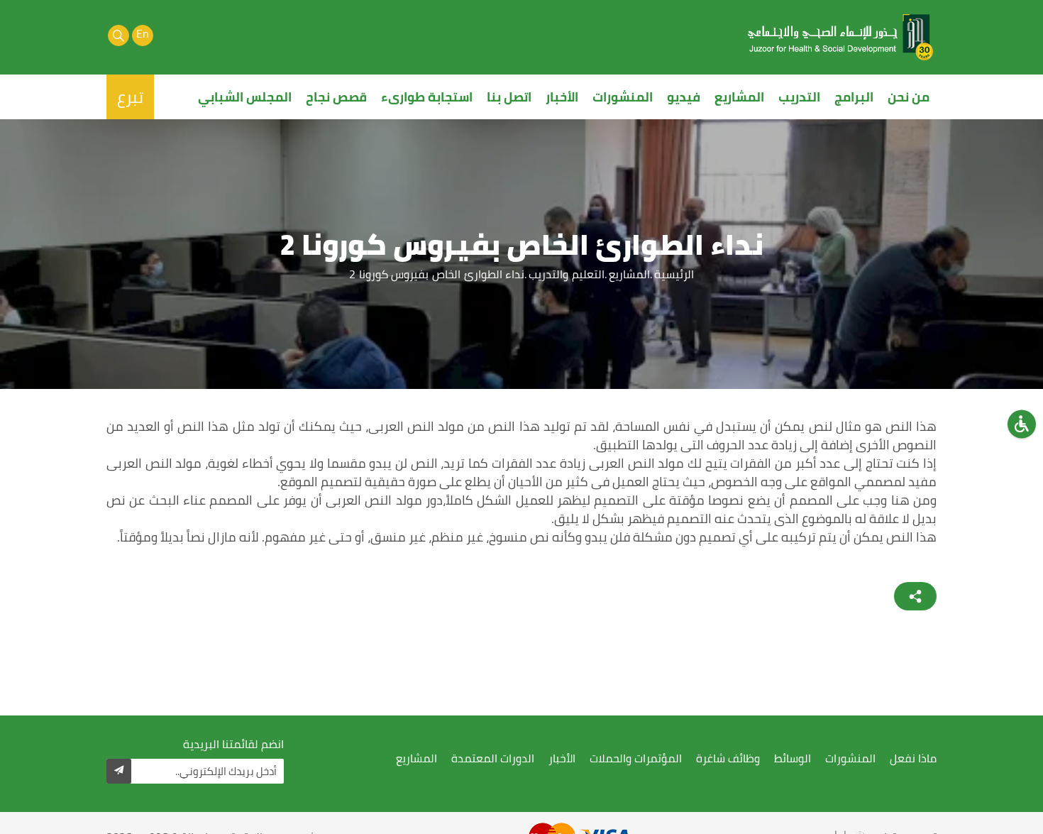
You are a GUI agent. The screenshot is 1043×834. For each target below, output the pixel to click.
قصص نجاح (336, 97)
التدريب (799, 97)
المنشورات (622, 97)
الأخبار (562, 97)
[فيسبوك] (215, 35)
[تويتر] (191, 35)
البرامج (853, 97)
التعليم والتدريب (567, 274)
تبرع (130, 97)
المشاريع (739, 97)
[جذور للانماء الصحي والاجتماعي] (841, 37)
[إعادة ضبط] (1022, 424)
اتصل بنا (509, 97)
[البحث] (118, 35)
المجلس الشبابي (245, 97)
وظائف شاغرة (728, 758)
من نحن (908, 97)
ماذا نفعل (913, 758)
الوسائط (792, 758)
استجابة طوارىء (427, 97)
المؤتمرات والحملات (636, 758)
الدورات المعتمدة (492, 758)
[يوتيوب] (166, 35)
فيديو (683, 97)
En (142, 34)
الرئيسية (674, 274)
